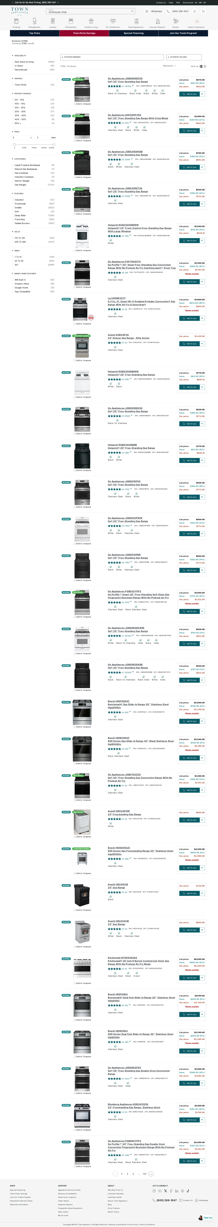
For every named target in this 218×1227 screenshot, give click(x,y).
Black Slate (135, 93)
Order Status (63, 1201)
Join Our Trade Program (20, 1197)
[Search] (132, 11)
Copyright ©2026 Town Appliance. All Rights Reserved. (85, 1224)
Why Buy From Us (115, 1190)
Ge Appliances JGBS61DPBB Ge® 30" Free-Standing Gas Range (128, 556)
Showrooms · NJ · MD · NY (194, 3)
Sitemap (111, 1224)
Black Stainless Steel (136, 609)
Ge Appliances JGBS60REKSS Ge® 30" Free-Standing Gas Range (128, 410)
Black (146, 93)
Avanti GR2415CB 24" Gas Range (118, 886)
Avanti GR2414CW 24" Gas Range (118, 923)
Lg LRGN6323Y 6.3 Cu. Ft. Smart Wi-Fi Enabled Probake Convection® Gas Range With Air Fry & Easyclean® (141, 301)
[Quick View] (202, 94)
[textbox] (23, 138)
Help (171, 3)
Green (137, 976)
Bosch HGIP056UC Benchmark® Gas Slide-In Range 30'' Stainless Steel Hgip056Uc (138, 704)
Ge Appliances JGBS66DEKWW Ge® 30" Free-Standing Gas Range (128, 629)
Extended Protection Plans (21, 1201)
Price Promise (114, 1208)
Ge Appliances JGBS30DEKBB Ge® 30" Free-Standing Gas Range (128, 153)
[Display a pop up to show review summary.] (133, 86)
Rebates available (192, 274)
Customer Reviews (116, 1194)
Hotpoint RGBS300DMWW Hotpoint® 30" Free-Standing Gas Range (131, 373)
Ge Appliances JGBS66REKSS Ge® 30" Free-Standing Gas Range (128, 80)
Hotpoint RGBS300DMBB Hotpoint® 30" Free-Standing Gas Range (131, 446)
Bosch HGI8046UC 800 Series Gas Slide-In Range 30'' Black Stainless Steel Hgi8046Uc (141, 741)
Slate (162, 93)
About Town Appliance (117, 1201)
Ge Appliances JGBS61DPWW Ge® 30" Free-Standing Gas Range (128, 520)
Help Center (63, 1212)
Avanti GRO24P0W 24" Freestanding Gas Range (124, 813)
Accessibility (121, 1224)
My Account (63, 1215)
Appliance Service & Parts (69, 1190)
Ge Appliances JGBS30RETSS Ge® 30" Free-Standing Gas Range (128, 190)
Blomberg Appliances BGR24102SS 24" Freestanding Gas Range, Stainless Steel (134, 1106)
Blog (110, 1204)
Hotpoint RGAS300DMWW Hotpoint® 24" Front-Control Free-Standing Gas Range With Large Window (140, 228)
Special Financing (17, 1190)
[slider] (14, 144)
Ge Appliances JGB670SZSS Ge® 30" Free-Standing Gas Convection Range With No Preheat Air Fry (140, 777)
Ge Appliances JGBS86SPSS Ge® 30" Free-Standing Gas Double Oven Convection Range (139, 1070)
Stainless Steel (115, 130)
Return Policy (113, 1212)
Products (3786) (20, 41)
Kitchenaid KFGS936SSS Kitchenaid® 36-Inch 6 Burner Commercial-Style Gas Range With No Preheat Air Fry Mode (138, 960)
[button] (203, 11)
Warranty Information (19, 1204)
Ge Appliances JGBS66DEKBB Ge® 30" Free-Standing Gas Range (128, 666)
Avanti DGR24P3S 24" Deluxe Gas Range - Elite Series (128, 336)
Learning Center (115, 1197)
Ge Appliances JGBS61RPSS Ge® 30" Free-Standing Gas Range (128, 483)
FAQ (178, 3)
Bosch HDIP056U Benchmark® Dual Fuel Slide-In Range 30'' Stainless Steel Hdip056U (141, 997)
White (155, 93)
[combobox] (88, 11)
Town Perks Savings (18, 1194)
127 (144, 1174)
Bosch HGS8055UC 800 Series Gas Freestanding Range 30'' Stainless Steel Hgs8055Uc (140, 850)
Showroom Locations (67, 1197)
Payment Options (65, 1204)
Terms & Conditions (147, 1224)
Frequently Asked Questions (70, 1208)
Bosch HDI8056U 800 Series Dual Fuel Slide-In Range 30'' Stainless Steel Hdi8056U (140, 1034)
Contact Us (161, 3)
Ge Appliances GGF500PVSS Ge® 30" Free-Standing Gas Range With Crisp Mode (138, 116)
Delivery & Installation (67, 1194)
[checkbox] (34, 61)
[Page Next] (151, 1174)
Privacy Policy (132, 1224)
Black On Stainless (117, 93)
